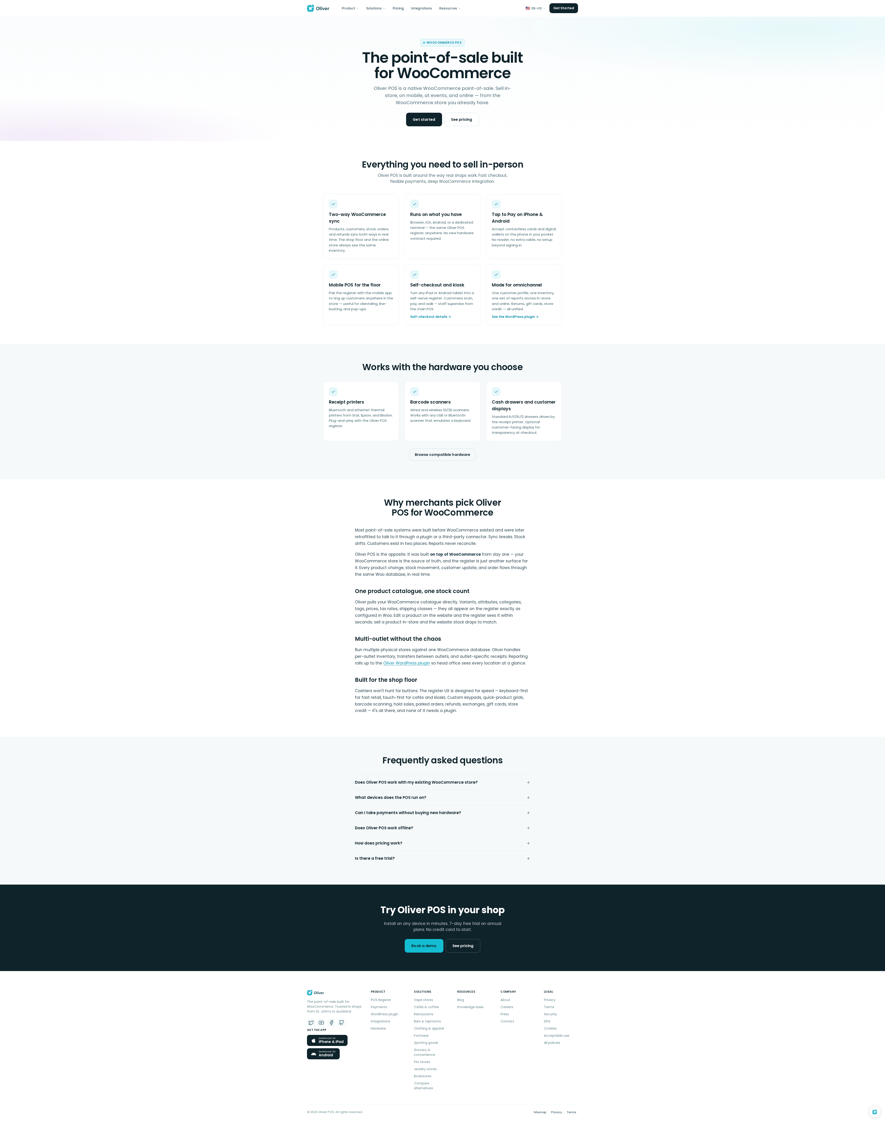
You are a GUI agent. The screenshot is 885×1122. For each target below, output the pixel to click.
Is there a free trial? (375, 858)
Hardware (378, 1028)
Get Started (563, 8)
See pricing (461, 119)
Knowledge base (470, 1007)
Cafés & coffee (426, 1007)
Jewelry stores (425, 1069)
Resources (448, 8)
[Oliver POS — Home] (318, 8)
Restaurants (423, 1014)
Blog (460, 1000)
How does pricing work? (378, 843)
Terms (549, 1007)
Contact (507, 1021)
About (505, 1000)
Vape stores (423, 1000)
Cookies (550, 1028)
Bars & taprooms (427, 1021)
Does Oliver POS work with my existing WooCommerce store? (416, 782)
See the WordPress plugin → (515, 316)
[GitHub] (341, 1023)
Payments (379, 1007)
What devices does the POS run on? (390, 797)
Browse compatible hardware (442, 454)
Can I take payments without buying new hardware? (408, 812)
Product (348, 8)
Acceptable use (556, 1035)
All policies (552, 1042)
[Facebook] (331, 1023)
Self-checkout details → (430, 316)
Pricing (398, 8)
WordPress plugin (384, 1014)
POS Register (381, 1000)
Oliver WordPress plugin (406, 663)
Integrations (421, 8)
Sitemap (540, 1112)
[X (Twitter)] (311, 1023)
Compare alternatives (423, 1085)
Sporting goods (426, 1042)
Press (505, 1014)
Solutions (374, 8)
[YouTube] (321, 1023)
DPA (547, 1021)
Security (550, 1014)
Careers (507, 1007)
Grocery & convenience (424, 1052)
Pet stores (422, 1062)
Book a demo (424, 945)
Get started (424, 119)
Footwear (421, 1035)
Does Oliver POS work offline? (384, 828)
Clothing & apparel (429, 1028)
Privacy (549, 1000)
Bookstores (422, 1076)
